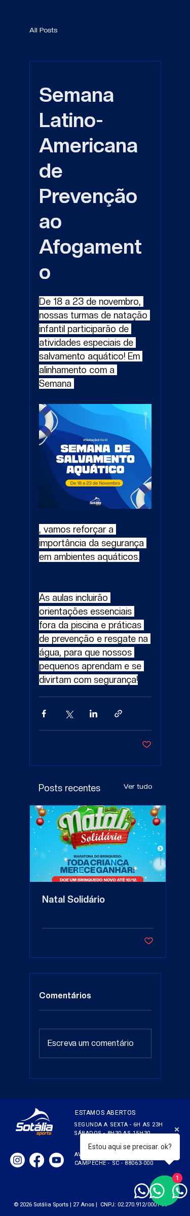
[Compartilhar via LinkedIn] (93, 713)
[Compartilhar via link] (118, 713)
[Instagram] (17, 1160)
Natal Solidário (73, 899)
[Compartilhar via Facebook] (44, 713)
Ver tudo (138, 786)
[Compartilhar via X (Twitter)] (68, 713)
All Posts (43, 30)
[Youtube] (56, 1160)
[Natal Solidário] (98, 843)
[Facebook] (36, 1160)
